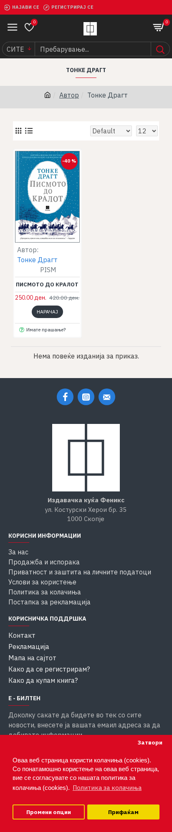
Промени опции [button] (48, 812)
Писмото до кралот (47, 284)
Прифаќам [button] (123, 812)
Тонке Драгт (37, 260)
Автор (69, 95)
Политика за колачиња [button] (107, 788)
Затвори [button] (149, 742)
